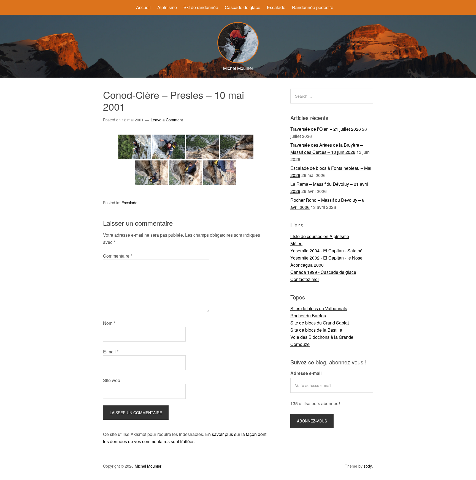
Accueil (143, 7)
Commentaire (117, 256)
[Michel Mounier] (238, 61)
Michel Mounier (148, 466)
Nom (109, 323)
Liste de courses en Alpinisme (319, 236)
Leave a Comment (167, 119)
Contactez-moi (304, 279)
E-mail (110, 351)
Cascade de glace (242, 7)
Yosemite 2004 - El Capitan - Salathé (326, 250)
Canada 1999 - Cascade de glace (323, 272)
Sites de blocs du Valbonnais (318, 308)
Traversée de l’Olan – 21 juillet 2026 (325, 129)
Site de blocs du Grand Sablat (319, 323)
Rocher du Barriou (308, 315)
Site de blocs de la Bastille (316, 330)
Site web (111, 380)
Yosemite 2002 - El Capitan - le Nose (326, 258)
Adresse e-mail (305, 373)
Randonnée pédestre (312, 7)
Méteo (296, 243)
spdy (368, 466)
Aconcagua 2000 (307, 265)
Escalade (276, 7)
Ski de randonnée (200, 7)
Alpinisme (167, 7)
